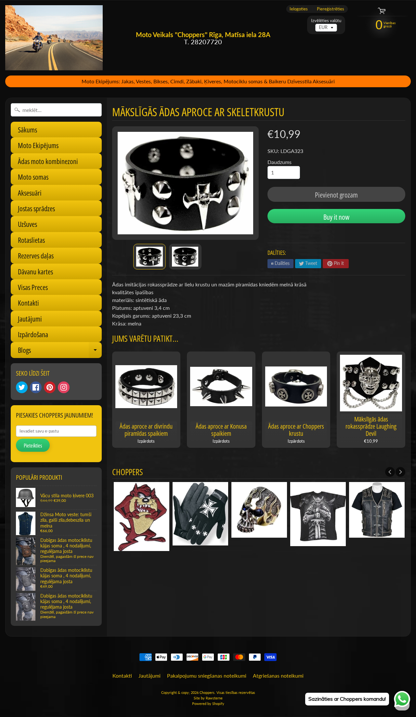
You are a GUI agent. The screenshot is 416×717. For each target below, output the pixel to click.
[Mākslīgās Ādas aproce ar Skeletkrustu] (149, 257)
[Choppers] (54, 37)
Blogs (60, 351)
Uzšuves (27, 224)
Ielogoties (299, 9)
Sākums (27, 129)
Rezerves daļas (36, 255)
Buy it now (336, 217)
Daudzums (279, 162)
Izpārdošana (33, 334)
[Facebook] (36, 387)
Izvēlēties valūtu (326, 20)
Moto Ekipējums (38, 145)
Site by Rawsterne (208, 698)
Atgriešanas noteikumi (278, 675)
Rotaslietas (31, 240)
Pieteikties (33, 445)
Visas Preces (33, 287)
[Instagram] (64, 387)
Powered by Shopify (208, 703)
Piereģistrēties (330, 9)
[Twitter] (22, 387)
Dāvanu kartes (35, 271)
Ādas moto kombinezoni (48, 161)
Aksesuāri (30, 193)
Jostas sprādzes (36, 208)
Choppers (207, 692)
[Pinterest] (50, 387)
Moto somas (33, 177)
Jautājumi (30, 319)
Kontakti (28, 303)
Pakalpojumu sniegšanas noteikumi (206, 675)
